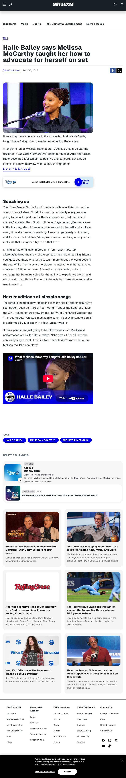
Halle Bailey (14, 440)
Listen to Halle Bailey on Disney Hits (51, 182)
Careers (81, 725)
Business (58, 719)
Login (32, 717)
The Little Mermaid (75, 440)
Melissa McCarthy (42, 440)
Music (24, 24)
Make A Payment (38, 728)
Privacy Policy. (69, 764)
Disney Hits (32, 471)
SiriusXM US (106, 730)
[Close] (122, 760)
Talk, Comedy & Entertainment (63, 24)
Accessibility (83, 736)
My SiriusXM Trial (15, 719)
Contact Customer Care (109, 716)
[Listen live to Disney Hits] (13, 472)
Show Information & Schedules (37, 481)
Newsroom (82, 719)
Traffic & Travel (61, 713)
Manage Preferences (45, 771)
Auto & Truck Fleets (59, 739)
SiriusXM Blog (84, 730)
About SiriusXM (84, 713)
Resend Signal (37, 739)
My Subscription (15, 725)
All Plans (11, 713)
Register (34, 722)
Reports (81, 742)
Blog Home (9, 24)
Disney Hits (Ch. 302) (16, 168)
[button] (113, 70)
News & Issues (95, 24)
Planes (56, 730)
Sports (37, 24)
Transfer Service (38, 734)
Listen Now (85, 182)
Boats (56, 725)
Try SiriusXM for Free (15, 733)
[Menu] (4, 4)
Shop (9, 742)
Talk (5, 38)
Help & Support (107, 725)
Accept (67, 771)
